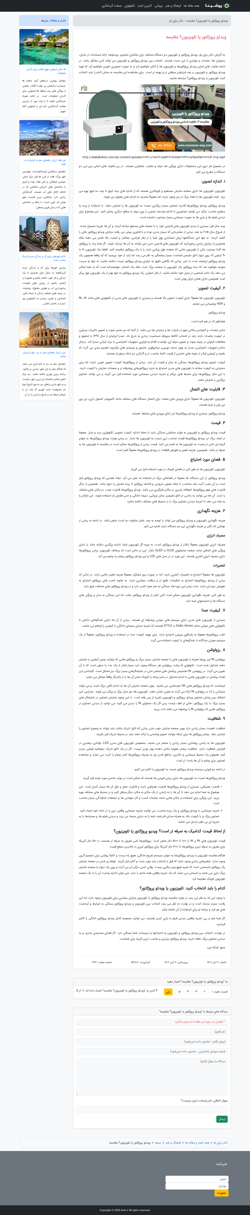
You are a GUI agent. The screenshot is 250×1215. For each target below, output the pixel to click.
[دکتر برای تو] (217, 5)
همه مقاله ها (191, 5)
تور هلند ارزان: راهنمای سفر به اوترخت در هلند (45, 162)
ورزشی (159, 5)
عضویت (221, 1193)
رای (168, 992)
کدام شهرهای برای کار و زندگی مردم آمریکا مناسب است (44, 258)
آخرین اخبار (145, 5)
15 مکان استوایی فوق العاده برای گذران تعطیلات (46, 71)
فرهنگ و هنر (173, 5)
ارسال (222, 1119)
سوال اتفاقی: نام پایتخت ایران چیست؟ (204, 1101)
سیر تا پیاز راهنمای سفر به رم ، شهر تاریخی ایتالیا (44, 354)
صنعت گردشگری (112, 5)
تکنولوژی (130, 5)
